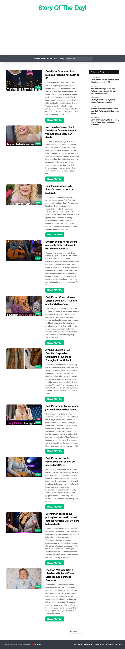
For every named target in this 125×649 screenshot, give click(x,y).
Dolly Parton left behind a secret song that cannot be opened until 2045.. (60, 462)
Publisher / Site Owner (114, 645)
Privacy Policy (88, 645)
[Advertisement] (62, 33)
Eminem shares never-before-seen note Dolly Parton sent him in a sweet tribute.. (61, 245)
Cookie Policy (77, 645)
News (43, 59)
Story (62, 59)
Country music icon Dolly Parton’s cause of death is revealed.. (59, 189)
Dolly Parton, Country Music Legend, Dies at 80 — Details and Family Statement (61, 301)
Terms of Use (99, 645)
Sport (56, 59)
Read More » (54, 120)
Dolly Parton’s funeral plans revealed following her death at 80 (62, 75)
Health (49, 59)
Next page (73, 631)
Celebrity (36, 59)
